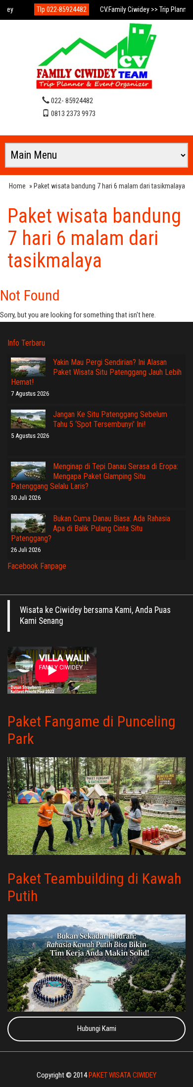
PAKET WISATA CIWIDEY (122, 1075)
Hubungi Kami (96, 1028)
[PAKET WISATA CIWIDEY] (96, 57)
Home (17, 186)
